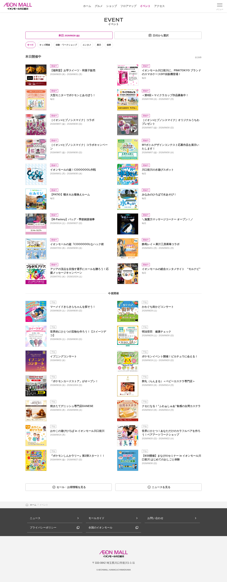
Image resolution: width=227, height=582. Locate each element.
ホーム (33, 505)
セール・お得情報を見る (71, 487)
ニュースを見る (161, 487)
